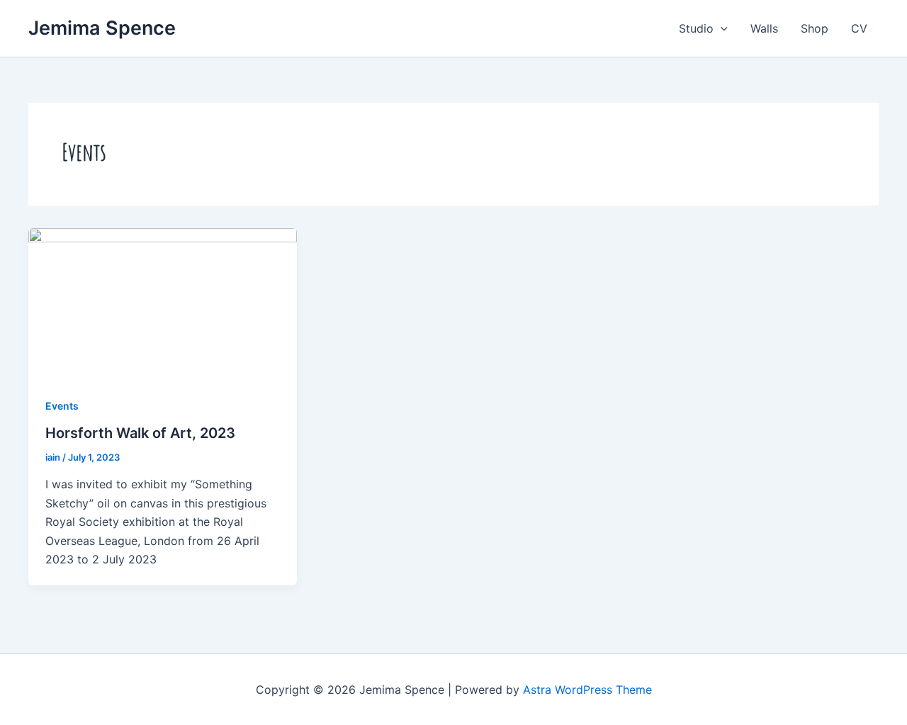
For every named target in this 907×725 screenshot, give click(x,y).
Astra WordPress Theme (587, 689)
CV (859, 28)
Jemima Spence (102, 28)
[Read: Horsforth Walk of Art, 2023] (162, 303)
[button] (721, 28)
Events (62, 406)
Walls (764, 28)
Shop (814, 28)
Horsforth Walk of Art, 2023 (140, 433)
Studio (696, 28)
